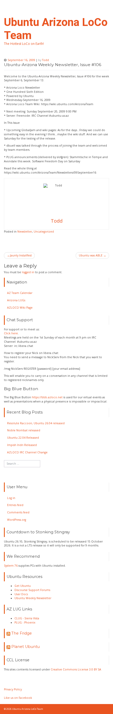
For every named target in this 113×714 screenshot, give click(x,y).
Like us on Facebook (18, 698)
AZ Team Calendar (19, 293)
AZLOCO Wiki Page (20, 307)
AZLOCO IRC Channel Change (27, 452)
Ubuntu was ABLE (90, 255)
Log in (11, 498)
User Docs (21, 594)
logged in (28, 272)
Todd (45, 60)
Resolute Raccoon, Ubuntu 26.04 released (36, 423)
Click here (11, 333)
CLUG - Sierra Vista (26, 618)
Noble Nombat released (23, 430)
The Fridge (21, 633)
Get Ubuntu (22, 586)
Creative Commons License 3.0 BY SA (76, 669)
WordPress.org (16, 520)
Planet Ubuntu (25, 646)
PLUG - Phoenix (24, 622)
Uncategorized (44, 231)
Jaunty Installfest (21, 255)
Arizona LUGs (16, 300)
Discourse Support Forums (32, 590)
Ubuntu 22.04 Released (23, 437)
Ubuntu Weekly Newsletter (32, 598)
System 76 (11, 565)
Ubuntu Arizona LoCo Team (27, 709)
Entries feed (15, 505)
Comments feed (18, 512)
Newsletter (24, 231)
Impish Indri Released (22, 445)
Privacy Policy (13, 689)
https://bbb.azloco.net (47, 397)
